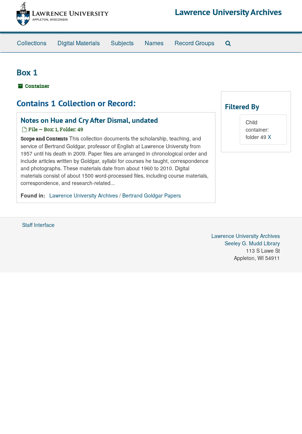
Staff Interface (38, 224)
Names (154, 43)
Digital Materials (78, 43)
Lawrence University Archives (228, 12)
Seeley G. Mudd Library (252, 243)
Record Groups (194, 43)
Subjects (122, 43)
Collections (31, 43)
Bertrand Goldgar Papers (151, 195)
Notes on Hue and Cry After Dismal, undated (89, 120)
